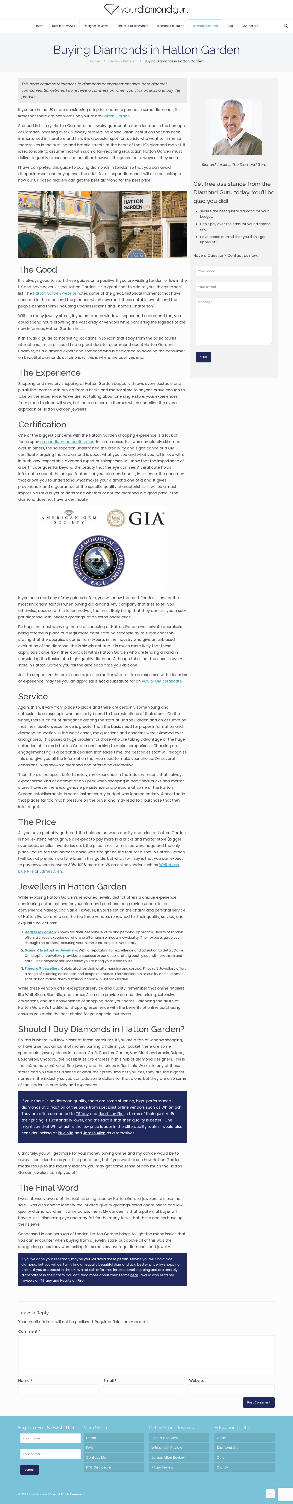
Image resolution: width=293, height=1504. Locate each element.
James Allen (50, 871)
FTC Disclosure (98, 1467)
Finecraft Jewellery (42, 968)
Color (221, 1457)
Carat (222, 1437)
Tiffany (82, 1113)
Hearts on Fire (111, 1113)
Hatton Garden (116, 116)
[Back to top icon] (270, 1493)
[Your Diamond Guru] (146, 9)
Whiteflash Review (166, 1447)
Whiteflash (169, 864)
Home (95, 61)
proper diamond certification (67, 441)
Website (196, 1380)
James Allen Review (168, 1457)
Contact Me (96, 1457)
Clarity (222, 1467)
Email (110, 1380)
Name (25, 1380)
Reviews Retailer (122, 61)
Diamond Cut (228, 1447)
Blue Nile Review (164, 1437)
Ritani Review (162, 1467)
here (134, 1275)
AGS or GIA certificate (162, 681)
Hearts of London (40, 932)
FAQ (89, 1447)
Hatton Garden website (54, 293)
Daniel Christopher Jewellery (51, 950)
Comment (29, 1331)
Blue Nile (26, 871)
